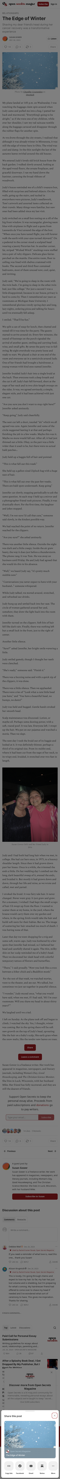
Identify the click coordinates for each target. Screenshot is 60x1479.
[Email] (31, 1466)
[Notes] (42, 1466)
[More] (53, 1466)
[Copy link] (9, 1466)
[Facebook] (20, 1466)
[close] (54, 1415)
